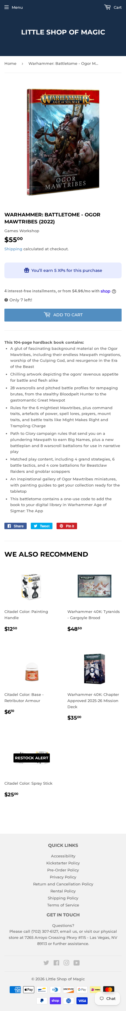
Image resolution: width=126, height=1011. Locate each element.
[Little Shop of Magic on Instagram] (66, 963)
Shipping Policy (63, 898)
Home (10, 63)
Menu (17, 7)
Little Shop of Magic (63, 32)
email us (68, 931)
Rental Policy (63, 891)
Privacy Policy (63, 877)
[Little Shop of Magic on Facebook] (56, 963)
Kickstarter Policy (63, 863)
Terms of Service (63, 905)
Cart (117, 7)
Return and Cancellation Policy (63, 884)
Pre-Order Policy (63, 870)
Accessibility (63, 856)
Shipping (13, 248)
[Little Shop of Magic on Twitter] (46, 963)
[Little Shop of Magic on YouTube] (77, 963)
